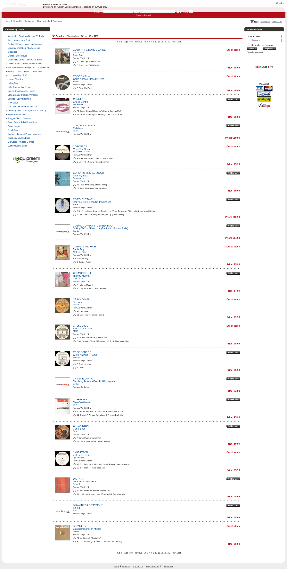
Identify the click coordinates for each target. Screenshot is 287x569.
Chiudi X (280, 3)
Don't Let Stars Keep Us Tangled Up (92, 202)
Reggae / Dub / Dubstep (19, 118)
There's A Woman (82, 402)
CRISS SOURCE (82, 352)
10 (156, 41)
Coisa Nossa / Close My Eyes (88, 79)
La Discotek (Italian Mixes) (87, 529)
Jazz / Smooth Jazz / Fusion (21, 91)
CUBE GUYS (80, 399)
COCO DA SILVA (82, 76)
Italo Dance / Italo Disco (19, 87)
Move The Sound (82, 149)
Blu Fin (76, 305)
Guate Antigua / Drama (85, 355)
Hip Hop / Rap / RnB (17, 75)
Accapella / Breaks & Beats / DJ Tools (26, 36)
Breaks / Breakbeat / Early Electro (24, 48)
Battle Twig (79, 249)
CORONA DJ (80, 146)
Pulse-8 (76, 484)
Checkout (276, 21)
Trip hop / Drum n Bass (19, 138)
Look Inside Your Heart (85, 481)
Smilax (76, 384)
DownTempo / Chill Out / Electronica (25, 63)
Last (179, 41)
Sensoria (78, 302)
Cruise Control (80, 102)
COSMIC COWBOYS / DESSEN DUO (92, 225)
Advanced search (144, 15)
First (131, 41)
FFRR (75, 331)
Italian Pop (13, 83)
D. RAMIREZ (79, 526)
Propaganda (78, 178)
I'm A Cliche (78, 278)
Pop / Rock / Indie (16, 114)
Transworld (78, 104)
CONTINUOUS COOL (84, 125)
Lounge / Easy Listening (19, 99)
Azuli (75, 510)
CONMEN (78, 99)
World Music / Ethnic (17, 146)
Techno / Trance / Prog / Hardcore (24, 134)
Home (7, 21)
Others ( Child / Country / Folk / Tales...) (27, 110)
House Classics (15, 79)
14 (167, 41)
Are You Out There (83, 328)
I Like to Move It (81, 275)
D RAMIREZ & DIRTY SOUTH (88, 505)
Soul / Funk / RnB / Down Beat (22, 122)
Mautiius (76, 357)
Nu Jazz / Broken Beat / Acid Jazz (24, 106)
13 (164, 41)
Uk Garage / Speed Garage (21, 142)
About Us (17, 21)
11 (159, 41)
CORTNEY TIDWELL (84, 199)
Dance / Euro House (17, 56)
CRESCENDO (80, 326)
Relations (78, 128)
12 (161, 41)
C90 (75, 405)
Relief (75, 431)
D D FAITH (78, 478)
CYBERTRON (80, 452)
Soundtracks (14, 126)
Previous (138, 41)
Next (174, 41)
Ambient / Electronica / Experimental (25, 44)
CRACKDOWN (81, 299)
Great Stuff (78, 55)
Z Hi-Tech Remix (82, 455)
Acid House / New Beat (19, 40)
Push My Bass (80, 175)
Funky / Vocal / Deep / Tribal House (25, 71)
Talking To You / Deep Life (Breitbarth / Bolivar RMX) (100, 228)
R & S (75, 204)
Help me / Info (43, 21)
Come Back (79, 428)
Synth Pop (13, 130)
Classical (12, 52)
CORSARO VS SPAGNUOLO (88, 173)
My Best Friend (79, 252)
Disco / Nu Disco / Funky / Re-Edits (25, 59)
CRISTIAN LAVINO (83, 378)
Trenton (76, 231)
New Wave (13, 103)
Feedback (57, 21)
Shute (75, 131)
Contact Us (29, 21)
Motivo (76, 531)
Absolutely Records (81, 152)
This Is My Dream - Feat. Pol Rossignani (94, 381)
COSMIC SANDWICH (84, 246)
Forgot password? (255, 52)
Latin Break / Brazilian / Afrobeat (23, 95)
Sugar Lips (79, 52)
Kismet (76, 81)
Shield (76, 508)
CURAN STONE (81, 426)
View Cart (265, 21)
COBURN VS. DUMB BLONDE (89, 50)
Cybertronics (78, 458)
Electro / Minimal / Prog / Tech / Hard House (28, 67)
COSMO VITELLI (82, 273)
